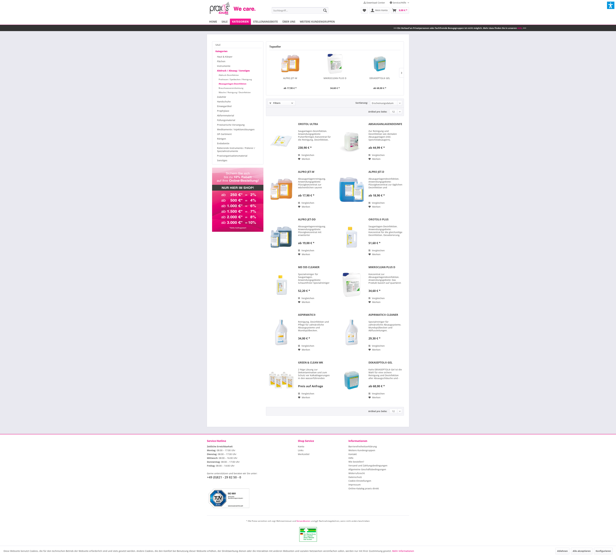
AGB (456, 28)
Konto (301, 446)
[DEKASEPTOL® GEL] (380, 64)
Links (301, 450)
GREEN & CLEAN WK (310, 362)
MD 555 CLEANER (309, 267)
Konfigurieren (603, 550)
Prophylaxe (223, 110)
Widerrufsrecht (356, 473)
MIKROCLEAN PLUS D (335, 78)
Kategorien (221, 51)
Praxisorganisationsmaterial (232, 155)
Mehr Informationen (403, 550)
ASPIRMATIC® (307, 315)
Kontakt (352, 454)
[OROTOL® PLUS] (351, 237)
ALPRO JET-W (290, 78)
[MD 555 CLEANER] (281, 285)
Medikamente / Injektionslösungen (236, 129)
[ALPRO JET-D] (351, 189)
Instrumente (223, 65)
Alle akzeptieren (582, 550)
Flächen (221, 61)
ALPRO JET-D (376, 172)
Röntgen (221, 138)
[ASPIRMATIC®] (281, 332)
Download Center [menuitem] (375, 2)
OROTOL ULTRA (308, 124)
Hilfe (350, 458)
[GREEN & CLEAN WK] (281, 380)
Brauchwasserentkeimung (231, 88)
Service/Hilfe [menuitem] (399, 2)
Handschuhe (224, 101)
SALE (218, 44)
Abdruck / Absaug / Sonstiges (233, 70)
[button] (610, 5)
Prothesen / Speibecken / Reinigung (235, 79)
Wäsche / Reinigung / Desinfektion (235, 92)
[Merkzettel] (364, 10)
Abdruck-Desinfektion (229, 75)
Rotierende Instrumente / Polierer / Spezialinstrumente (236, 149)
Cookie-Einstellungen (359, 480)
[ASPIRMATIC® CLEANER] (351, 332)
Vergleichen (307, 155)
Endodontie (223, 143)
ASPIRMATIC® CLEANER (383, 315)
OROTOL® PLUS (378, 219)
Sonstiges (222, 160)
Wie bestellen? (356, 461)
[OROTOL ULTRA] (281, 141)
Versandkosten (303, 521)
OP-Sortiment (224, 134)
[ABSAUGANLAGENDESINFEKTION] (351, 141)
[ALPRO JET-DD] (281, 237)
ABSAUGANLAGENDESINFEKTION (385, 124)
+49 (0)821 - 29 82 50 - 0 (224, 477)
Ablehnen (562, 550)
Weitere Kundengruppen (361, 450)
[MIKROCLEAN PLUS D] (335, 64)
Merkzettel (303, 454)
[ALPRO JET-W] (290, 64)
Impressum (354, 484)
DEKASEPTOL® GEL (379, 78)
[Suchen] (325, 10)
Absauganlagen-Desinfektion (232, 83)
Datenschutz (355, 477)
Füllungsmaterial (226, 120)
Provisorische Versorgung (231, 124)
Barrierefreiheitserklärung (362, 446)
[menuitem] (300, 10)
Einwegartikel (224, 106)
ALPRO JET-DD (307, 219)
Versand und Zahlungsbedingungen (367, 465)
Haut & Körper (224, 56)
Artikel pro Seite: (377, 111)
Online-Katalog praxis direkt (363, 488)
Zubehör (221, 96)
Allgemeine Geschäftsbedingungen (367, 469)
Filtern (276, 103)
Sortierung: (361, 102)
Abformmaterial (225, 115)
